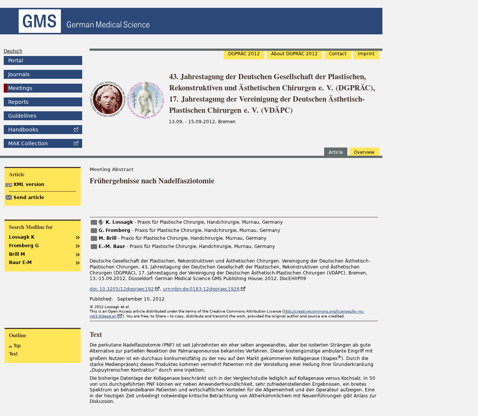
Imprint (366, 53)
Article (336, 152)
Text (13, 354)
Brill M (17, 254)
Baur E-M (20, 262)
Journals (19, 74)
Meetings (20, 88)
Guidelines (22, 116)
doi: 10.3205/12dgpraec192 (122, 289)
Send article (28, 197)
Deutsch (13, 51)
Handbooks (23, 130)
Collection (28, 143)
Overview (364, 152)
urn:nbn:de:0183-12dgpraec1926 (201, 289)
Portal (15, 60)
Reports (18, 102)
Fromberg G (24, 245)
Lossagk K (21, 237)
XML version (28, 184)
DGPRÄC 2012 (244, 53)
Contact (338, 53)
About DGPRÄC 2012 (294, 53)
